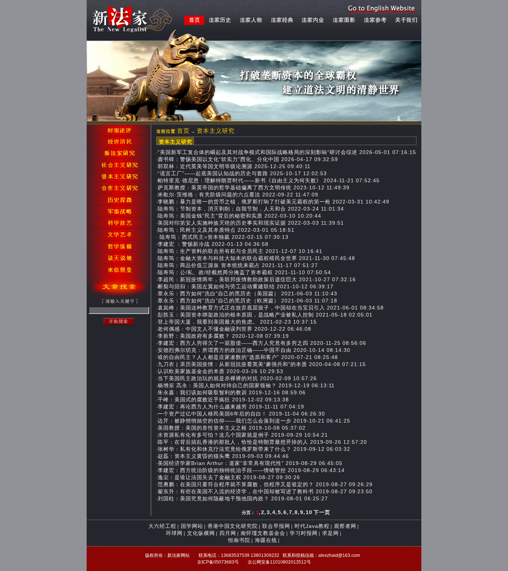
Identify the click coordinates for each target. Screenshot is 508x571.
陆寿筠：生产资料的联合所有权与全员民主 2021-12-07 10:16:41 (240, 251)
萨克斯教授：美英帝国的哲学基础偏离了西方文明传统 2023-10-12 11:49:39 (254, 187)
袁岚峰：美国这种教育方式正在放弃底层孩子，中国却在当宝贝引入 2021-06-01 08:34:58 (271, 308)
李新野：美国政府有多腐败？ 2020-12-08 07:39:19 (223, 336)
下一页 (322, 512)
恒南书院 (239, 540)
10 (309, 512)
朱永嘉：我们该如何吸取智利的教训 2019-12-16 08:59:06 (232, 392)
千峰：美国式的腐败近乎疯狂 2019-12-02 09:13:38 (223, 399)
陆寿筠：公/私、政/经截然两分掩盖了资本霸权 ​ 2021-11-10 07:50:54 (244, 272)
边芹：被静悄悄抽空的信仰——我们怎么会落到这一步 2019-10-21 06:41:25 (254, 421)
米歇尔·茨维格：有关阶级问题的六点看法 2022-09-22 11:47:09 (238, 195)
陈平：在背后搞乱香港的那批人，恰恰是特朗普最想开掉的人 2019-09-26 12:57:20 (262, 442)
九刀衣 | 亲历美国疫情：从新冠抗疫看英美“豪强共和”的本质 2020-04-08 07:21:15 (262, 364)
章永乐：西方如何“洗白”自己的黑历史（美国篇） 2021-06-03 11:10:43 (247, 293)
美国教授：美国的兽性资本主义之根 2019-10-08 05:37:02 (232, 428)
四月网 (227, 533)
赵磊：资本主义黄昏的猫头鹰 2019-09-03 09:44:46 (223, 456)
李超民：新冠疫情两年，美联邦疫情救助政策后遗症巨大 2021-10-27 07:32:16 (257, 279)
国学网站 (192, 526)
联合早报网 (276, 526)
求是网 (330, 533)
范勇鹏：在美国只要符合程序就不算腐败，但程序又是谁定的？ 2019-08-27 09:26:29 (265, 484)
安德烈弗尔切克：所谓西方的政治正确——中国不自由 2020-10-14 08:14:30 (254, 350)
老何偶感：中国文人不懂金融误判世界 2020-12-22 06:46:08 (234, 329)
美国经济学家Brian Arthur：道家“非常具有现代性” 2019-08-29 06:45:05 (250, 463)
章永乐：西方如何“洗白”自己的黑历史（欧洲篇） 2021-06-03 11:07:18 (247, 301)
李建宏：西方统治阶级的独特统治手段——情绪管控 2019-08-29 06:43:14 (251, 470)
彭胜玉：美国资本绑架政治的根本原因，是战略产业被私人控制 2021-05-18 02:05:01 (265, 315)
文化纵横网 (201, 533)
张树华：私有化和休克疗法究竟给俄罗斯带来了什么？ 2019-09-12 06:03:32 (254, 449)
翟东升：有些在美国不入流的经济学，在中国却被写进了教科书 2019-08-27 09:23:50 (265, 491)
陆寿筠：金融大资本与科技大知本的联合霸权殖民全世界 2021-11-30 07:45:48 (256, 258)
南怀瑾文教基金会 (263, 533)
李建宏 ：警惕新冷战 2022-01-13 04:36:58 (213, 244)
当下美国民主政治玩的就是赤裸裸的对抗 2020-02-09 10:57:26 (237, 378)
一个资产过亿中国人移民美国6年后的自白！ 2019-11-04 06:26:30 (241, 414)
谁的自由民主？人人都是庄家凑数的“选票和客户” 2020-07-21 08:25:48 (248, 357)
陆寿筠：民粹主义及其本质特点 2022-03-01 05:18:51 (226, 230)
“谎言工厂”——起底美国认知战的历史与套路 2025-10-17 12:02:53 (242, 173)
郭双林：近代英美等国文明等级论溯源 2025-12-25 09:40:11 (234, 166)
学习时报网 (304, 533)
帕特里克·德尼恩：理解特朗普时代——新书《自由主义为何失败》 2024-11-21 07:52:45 (269, 180)
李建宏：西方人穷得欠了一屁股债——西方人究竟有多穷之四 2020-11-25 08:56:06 (262, 343)
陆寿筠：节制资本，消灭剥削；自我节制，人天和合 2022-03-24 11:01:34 (251, 209)
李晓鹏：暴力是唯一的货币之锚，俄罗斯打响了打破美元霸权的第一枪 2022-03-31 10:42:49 (273, 202)
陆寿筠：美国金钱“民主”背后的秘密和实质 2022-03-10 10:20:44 (239, 216)
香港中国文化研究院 (233, 526)
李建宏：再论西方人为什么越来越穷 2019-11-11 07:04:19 (231, 407)
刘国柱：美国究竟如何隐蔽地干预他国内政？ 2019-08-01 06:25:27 (243, 498)
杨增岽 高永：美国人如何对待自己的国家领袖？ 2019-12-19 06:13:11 (246, 385)
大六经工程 (162, 526)
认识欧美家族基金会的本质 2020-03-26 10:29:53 (220, 371)
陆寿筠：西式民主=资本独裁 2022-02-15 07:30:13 (223, 237)
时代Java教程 (312, 526)
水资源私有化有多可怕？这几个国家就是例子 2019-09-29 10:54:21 (243, 435)
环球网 (174, 533)
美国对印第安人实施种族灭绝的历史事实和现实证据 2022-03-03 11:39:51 (251, 223)
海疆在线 (266, 540)
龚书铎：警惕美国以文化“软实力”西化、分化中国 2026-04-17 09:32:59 (248, 159)
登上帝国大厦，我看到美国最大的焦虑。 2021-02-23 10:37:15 (237, 322)
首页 (183, 131)
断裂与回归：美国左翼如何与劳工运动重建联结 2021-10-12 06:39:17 (246, 286)
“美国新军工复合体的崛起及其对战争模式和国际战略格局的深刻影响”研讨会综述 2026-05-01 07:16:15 (287, 152)
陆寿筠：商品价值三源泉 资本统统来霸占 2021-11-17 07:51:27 (238, 265)
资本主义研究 (216, 131)
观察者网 (345, 526)
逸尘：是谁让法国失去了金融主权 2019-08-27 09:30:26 (229, 477)
